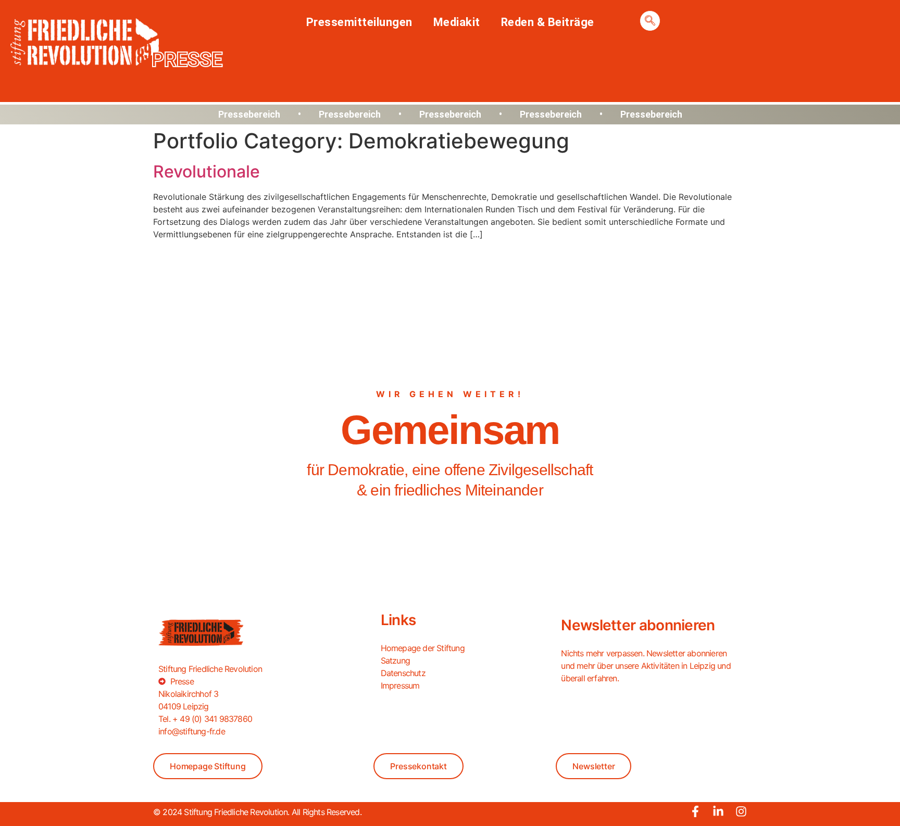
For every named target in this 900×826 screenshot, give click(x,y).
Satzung (395, 660)
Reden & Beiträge (547, 22)
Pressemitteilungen (359, 22)
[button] (650, 20)
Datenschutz (403, 673)
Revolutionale (206, 171)
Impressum (400, 685)
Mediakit (456, 22)
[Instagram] (741, 811)
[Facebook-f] (695, 811)
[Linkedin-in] (718, 811)
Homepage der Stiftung (423, 648)
